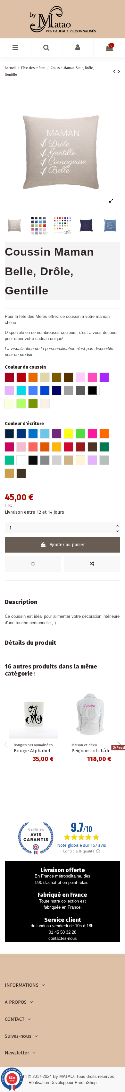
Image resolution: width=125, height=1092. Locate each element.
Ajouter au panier (67, 544)
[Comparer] (53, 710)
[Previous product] (115, 71)
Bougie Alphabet (32, 751)
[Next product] (119, 71)
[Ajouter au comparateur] (92, 564)
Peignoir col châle (91, 751)
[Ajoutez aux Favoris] (33, 564)
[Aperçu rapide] (53, 722)
